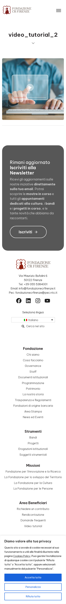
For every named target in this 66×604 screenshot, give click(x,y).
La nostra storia (33, 394)
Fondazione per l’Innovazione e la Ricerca (33, 471)
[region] (33, 570)
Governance (33, 366)
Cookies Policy (21, 556)
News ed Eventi (33, 417)
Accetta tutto (33, 577)
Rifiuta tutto (33, 596)
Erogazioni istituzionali (33, 449)
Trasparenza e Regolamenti (33, 400)
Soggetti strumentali (33, 454)
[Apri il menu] (58, 9)
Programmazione (33, 383)
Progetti (33, 443)
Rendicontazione (33, 514)
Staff (33, 371)
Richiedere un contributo (33, 509)
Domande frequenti (33, 520)
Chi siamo (33, 354)
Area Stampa (33, 411)
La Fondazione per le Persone (33, 488)
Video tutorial (33, 526)
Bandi (33, 437)
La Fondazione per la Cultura (33, 483)
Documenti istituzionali (33, 377)
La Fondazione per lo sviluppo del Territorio (33, 477)
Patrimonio (33, 388)
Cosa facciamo (33, 360)
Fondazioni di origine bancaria (33, 405)
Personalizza (33, 587)
